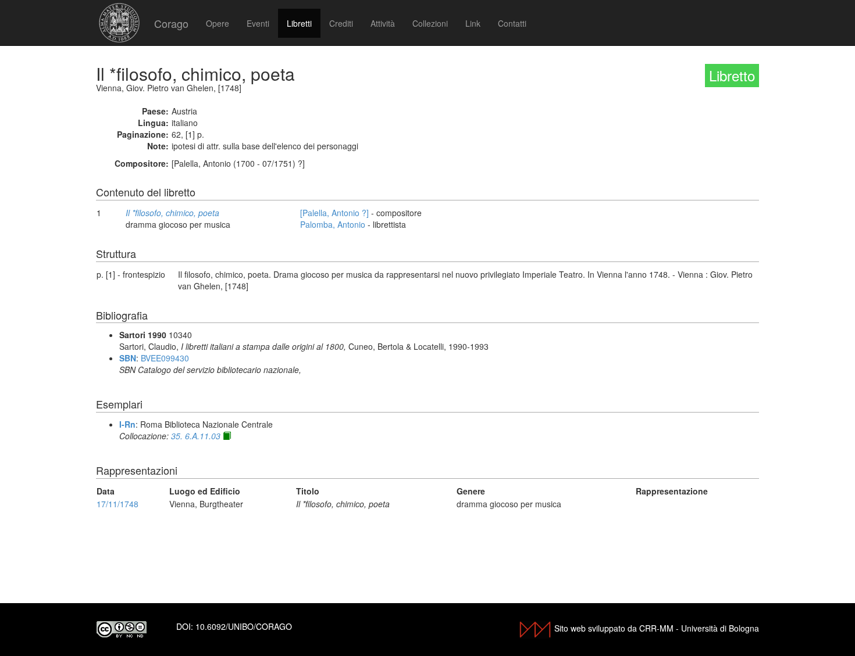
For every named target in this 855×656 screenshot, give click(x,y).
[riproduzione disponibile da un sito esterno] (227, 436)
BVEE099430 (165, 358)
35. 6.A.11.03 (195, 436)
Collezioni (430, 23)
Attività (382, 23)
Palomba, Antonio (332, 224)
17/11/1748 (117, 504)
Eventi (258, 23)
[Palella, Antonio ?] (334, 212)
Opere (217, 23)
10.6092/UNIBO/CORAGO (243, 626)
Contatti (512, 23)
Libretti (299, 23)
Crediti (341, 23)
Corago (171, 23)
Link (472, 23)
